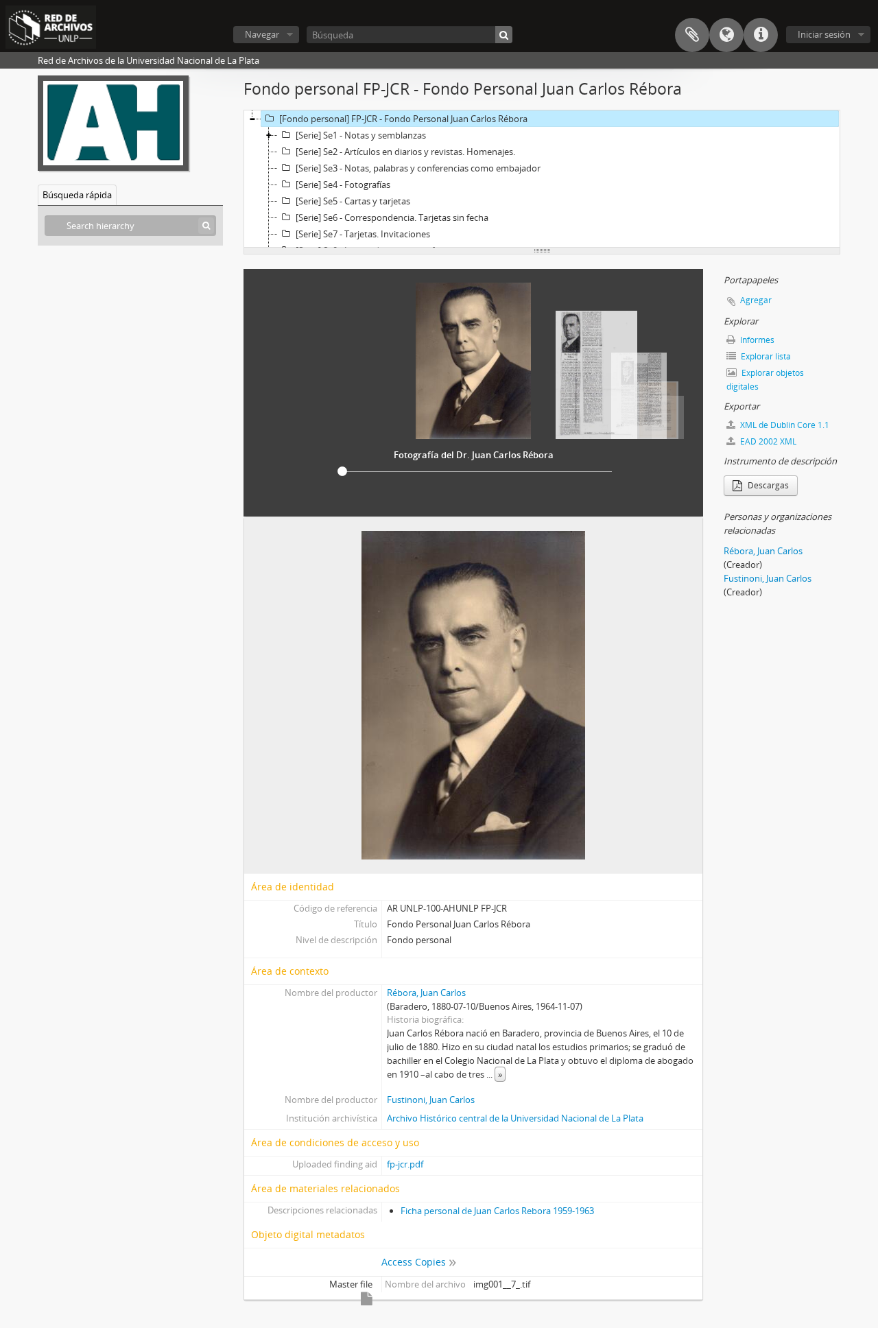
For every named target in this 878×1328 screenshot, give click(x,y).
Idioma (726, 35)
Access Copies (413, 1261)
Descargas (767, 485)
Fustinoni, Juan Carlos (431, 1099)
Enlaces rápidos (761, 35)
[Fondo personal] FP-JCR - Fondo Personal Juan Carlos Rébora (403, 118)
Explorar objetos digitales (765, 379)
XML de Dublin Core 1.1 (783, 425)
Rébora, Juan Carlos (426, 992)
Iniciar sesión (824, 34)
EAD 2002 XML (767, 441)
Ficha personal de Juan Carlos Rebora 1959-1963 (497, 1211)
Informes (756, 340)
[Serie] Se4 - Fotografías (343, 184)
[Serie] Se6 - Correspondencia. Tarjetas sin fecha (392, 217)
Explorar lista (765, 356)
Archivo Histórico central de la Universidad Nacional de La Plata (515, 1118)
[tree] (542, 179)
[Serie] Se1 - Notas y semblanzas (361, 135)
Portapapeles (692, 35)
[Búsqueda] (503, 34)
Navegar (262, 34)
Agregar (756, 300)
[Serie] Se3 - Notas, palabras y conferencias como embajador (418, 168)
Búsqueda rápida (77, 195)
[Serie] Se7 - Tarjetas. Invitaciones (363, 234)
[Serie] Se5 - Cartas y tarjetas (353, 201)
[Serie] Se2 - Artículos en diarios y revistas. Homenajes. (405, 151)
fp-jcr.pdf (405, 1164)
